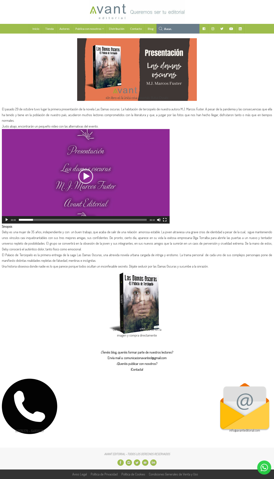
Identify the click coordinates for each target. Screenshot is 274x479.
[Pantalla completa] (165, 220)
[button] (85, 176)
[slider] (83, 220)
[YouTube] (145, 462)
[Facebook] (120, 462)
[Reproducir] (7, 220)
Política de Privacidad (104, 474)
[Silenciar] (159, 220)
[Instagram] (129, 462)
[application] (86, 176)
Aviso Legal (79, 474)
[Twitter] (137, 462)
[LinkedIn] (153, 462)
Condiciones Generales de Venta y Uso (173, 474)
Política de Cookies (133, 474)
